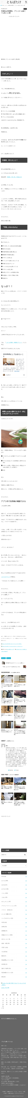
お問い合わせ (11, 1093)
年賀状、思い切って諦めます (14, 177)
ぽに (7, 745)
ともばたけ (14, 1)
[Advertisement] (14, 31)
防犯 (3, 976)
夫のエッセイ (6, 939)
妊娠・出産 (6, 943)
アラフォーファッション (9, 905)
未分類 (4, 964)
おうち (4, 658)
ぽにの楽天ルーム (10, 649)
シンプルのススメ (7, 918)
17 (3, 1002)
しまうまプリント (5, 576)
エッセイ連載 (6, 914)
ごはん (4, 897)
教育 (4, 956)
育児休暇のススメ (7, 972)
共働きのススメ (7, 935)
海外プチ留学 (6, 968)
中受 (4, 922)
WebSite (11, 770)
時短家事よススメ (7, 960)
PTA (4, 876)
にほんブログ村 (5, 987)
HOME (4, 1091)
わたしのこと (6, 901)
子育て (5, 947)
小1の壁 (4, 951)
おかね (4, 884)
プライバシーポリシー (19, 1093)
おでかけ (5, 889)
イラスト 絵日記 (7, 909)
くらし (9, 658)
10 (3, 1000)
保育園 (4, 930)
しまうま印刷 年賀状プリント (14, 342)
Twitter (17, 770)
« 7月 (2, 1008)
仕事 (4, 926)
